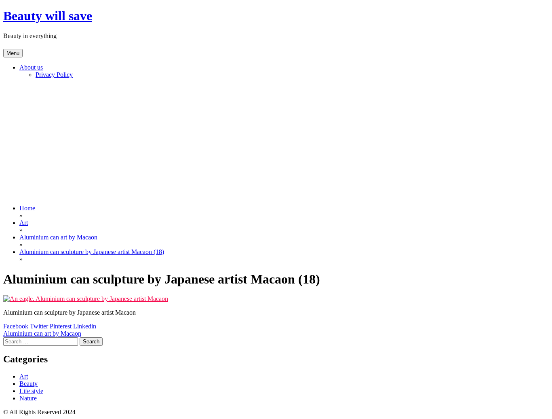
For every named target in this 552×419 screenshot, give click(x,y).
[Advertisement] (276, 141)
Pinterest (61, 326)
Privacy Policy (54, 74)
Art (23, 376)
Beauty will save (47, 15)
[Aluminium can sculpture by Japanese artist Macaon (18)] (85, 298)
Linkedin (84, 326)
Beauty (28, 383)
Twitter (39, 326)
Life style (31, 390)
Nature (28, 398)
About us (31, 67)
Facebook (15, 326)
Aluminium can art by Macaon (42, 333)
